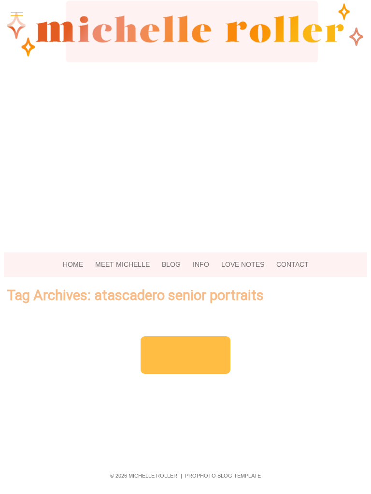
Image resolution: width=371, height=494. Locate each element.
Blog (171, 264)
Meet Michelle (122, 264)
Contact (292, 264)
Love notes (242, 264)
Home (73, 264)
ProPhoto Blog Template (223, 476)
